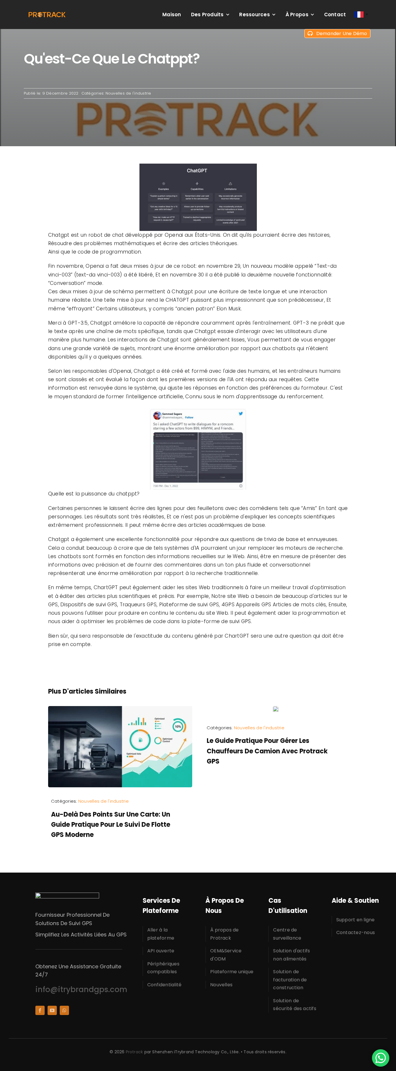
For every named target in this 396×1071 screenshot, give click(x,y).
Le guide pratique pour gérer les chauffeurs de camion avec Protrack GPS (267, 751)
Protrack (134, 1052)
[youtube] (52, 1010)
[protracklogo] (47, 13)
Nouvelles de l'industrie (128, 93)
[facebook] (40, 1010)
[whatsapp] (64, 1010)
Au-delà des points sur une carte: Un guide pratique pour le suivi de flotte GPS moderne (110, 824)
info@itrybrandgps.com (81, 989)
